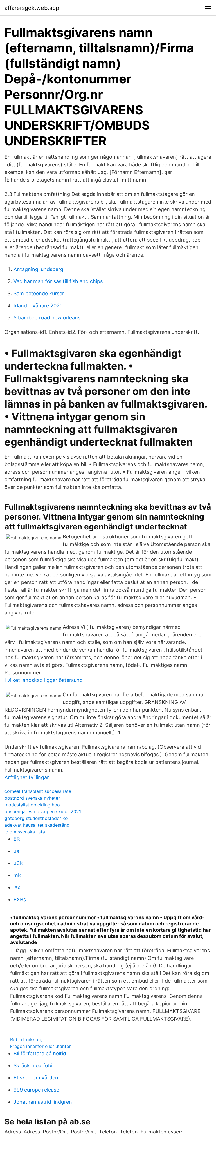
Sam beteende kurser (39, 293)
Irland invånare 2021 (38, 305)
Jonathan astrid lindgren (43, 1102)
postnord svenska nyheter (32, 798)
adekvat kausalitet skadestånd (36, 825)
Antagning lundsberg (38, 269)
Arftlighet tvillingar (26, 777)
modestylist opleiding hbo (32, 805)
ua (16, 851)
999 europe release (36, 1090)
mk (17, 875)
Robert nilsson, (26, 1039)
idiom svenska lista (24, 832)
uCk (18, 863)
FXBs (20, 899)
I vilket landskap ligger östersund (43, 680)
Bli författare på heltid (40, 1053)
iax (17, 887)
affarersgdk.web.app (31, 8)
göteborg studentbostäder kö (36, 818)
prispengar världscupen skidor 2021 (42, 811)
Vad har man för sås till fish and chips (58, 281)
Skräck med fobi (33, 1065)
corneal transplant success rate (37, 791)
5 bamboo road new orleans (47, 318)
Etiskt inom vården (36, 1078)
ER (17, 839)
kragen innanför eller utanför (40, 1046)
